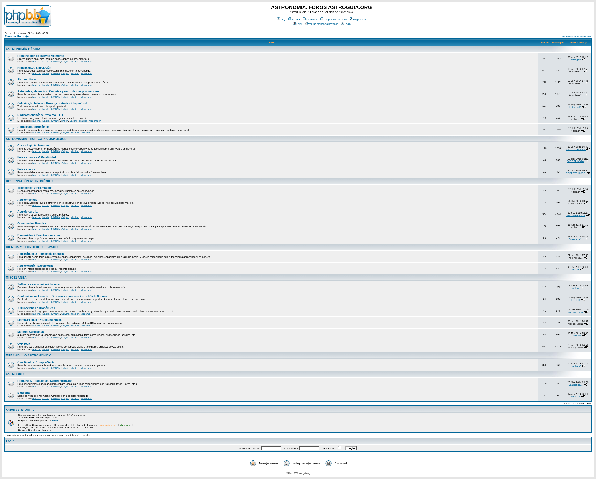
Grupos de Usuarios (335, 19)
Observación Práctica (31, 223)
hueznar (36, 61)
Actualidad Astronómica (33, 127)
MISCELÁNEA (16, 277)
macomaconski (575, 312)
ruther (575, 288)
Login (348, 24)
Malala (45, 61)
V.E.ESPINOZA (575, 161)
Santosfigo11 (576, 384)
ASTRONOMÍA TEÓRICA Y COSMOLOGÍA (37, 138)
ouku (55, 420)
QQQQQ (575, 300)
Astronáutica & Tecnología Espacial (40, 254)
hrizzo (575, 269)
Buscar (296, 19)
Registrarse (359, 19)
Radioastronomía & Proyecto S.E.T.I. (41, 115)
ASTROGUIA (15, 374)
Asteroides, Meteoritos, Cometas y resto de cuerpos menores (58, 91)
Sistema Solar (26, 79)
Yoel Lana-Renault (576, 149)
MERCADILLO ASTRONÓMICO (28, 355)
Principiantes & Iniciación (34, 67)
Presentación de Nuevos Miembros (40, 55)
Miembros (312, 19)
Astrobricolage (27, 199)
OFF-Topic (24, 343)
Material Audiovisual (30, 331)
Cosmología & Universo (33, 145)
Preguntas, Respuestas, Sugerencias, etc (44, 381)
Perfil (299, 24)
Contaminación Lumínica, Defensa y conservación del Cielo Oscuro (62, 296)
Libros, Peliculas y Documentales (39, 320)
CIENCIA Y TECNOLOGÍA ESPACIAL (33, 247)
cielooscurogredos (575, 215)
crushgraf (576, 59)
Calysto (65, 61)
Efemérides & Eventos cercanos (39, 235)
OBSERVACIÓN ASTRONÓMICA (30, 181)
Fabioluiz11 (575, 107)
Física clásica (26, 169)
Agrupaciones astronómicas (36, 308)
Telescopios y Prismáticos (34, 188)
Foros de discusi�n (17, 36)
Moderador (86, 61)
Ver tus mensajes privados (323, 24)
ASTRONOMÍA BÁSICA (23, 49)
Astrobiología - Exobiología (35, 265)
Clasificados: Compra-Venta (36, 362)
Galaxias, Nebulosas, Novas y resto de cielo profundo (52, 103)
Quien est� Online (20, 409)
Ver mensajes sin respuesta (576, 36)
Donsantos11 (576, 239)
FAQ (283, 19)
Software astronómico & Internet (39, 284)
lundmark (575, 396)
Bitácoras (23, 392)
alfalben (75, 61)
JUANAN (55, 61)
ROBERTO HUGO (575, 173)
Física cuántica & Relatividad (36, 157)
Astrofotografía (27, 211)
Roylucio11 (575, 335)
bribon (64, 121)
